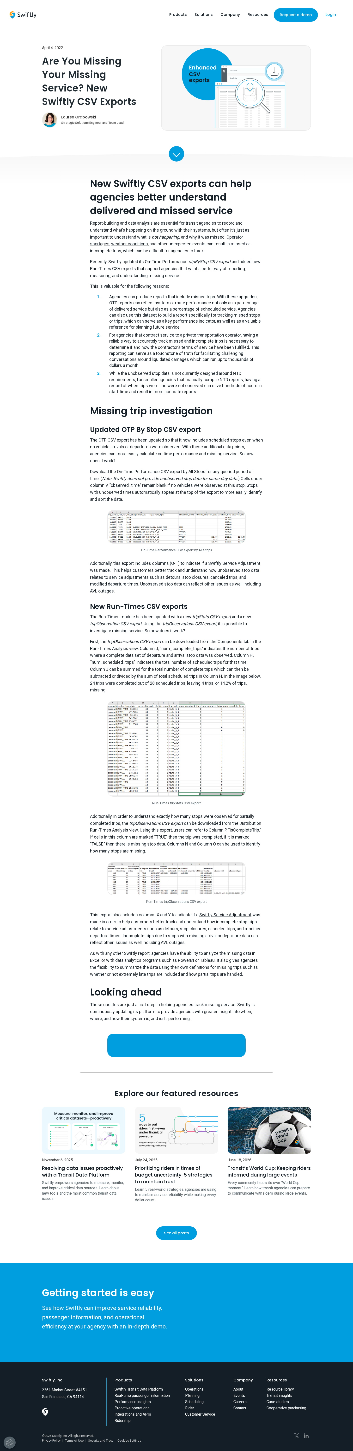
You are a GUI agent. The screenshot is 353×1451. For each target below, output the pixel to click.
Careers (240, 1401)
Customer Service (200, 1414)
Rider (189, 1408)
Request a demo (296, 15)
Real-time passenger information (142, 1395)
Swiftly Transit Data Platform (139, 1389)
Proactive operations (132, 1408)
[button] (178, 16)
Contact (239, 1408)
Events (239, 1395)
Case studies (278, 1401)
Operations (194, 1389)
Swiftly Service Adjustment (234, 563)
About (238, 1389)
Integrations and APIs (133, 1414)
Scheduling (194, 1401)
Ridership (123, 1420)
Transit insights (279, 1395)
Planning (192, 1395)
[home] (23, 15)
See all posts (176, 1233)
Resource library (280, 1389)
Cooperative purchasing (286, 1408)
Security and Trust (100, 1440)
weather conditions (129, 243)
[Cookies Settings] (10, 1443)
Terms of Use (74, 1440)
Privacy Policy (51, 1440)
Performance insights (133, 1401)
